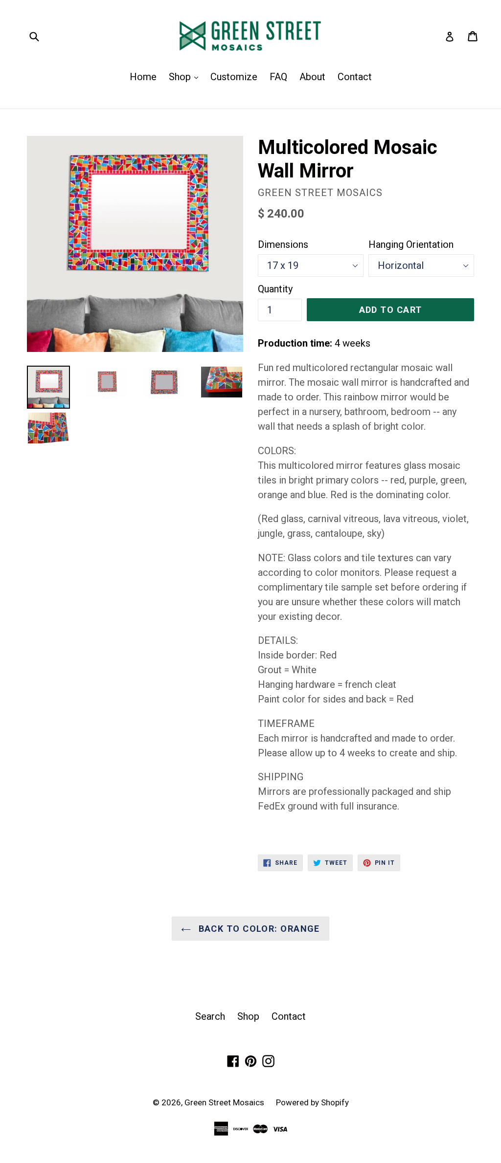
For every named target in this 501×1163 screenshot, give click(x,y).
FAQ (278, 77)
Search (210, 1016)
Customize (233, 77)
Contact (355, 77)
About (312, 77)
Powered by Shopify (312, 1102)
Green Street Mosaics (225, 1102)
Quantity (275, 289)
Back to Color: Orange (258, 928)
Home (143, 77)
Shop (186, 76)
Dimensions (283, 244)
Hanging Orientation (411, 244)
